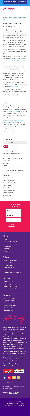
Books (4, 155)
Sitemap (22, 403)
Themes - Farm (7, 185)
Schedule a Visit (8, 303)
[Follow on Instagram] (9, 377)
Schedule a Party (8, 310)
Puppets (5, 165)
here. (16, 79)
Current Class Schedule (10, 300)
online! (12, 126)
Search (6, 146)
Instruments (6, 163)
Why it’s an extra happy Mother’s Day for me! (14, 24)
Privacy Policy (21, 405)
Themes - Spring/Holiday (9, 183)
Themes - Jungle (7, 175)
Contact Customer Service (12, 403)
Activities (13, 26)
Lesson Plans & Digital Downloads (12, 173)
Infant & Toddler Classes (10, 260)
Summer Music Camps (10, 305)
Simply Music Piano (9, 308)
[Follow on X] (18, 377)
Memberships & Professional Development (14, 168)
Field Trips (6, 270)
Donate (5, 364)
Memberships (7, 284)
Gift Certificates (7, 195)
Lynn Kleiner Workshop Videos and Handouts (14, 170)
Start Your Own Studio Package (12, 272)
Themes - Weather (8, 192)
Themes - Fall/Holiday (8, 187)
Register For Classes (9, 298)
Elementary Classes (9, 265)
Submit (11, 224)
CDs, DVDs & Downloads (10, 241)
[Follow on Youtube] (14, 377)
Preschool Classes (9, 263)
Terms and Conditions (10, 405)
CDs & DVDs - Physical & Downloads (12, 158)
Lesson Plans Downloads (10, 244)
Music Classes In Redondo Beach (11, 153)
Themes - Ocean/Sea (8, 180)
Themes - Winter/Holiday (9, 190)
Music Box (14, 111)
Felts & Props (6, 160)
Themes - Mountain (8, 178)
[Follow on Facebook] (4, 377)
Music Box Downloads (12, 86)
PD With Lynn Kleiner (9, 282)
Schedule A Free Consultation (12, 286)
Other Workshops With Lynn (11, 289)
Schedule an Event (9, 267)
